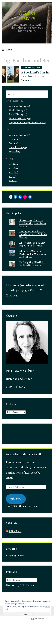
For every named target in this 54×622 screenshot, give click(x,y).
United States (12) (18, 147)
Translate (31, 585)
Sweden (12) (15, 143)
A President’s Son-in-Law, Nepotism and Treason (35, 76)
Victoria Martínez (20, 371)
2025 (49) (13, 168)
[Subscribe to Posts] (7, 531)
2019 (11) (13, 180)
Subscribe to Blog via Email (23, 454)
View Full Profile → (17, 387)
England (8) (14, 151)
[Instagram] (25, 197)
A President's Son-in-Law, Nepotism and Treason (32, 244)
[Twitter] (15, 197)
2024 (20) (13, 172)
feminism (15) (15, 139)
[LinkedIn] (30, 197)
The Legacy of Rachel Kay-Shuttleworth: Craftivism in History (33, 234)
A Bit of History (27, 16)
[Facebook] (20, 197)
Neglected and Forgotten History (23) (27, 122)
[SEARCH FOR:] (27, 94)
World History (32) (18, 110)
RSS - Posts (15, 531)
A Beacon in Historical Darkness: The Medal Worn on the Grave (32, 254)
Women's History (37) (19, 106)
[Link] (10, 197)
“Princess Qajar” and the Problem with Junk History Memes (32, 223)
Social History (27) (18, 114)
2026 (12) (13, 164)
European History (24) (20, 118)
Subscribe (16, 499)
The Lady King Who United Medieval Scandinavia (32, 264)
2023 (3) (12, 176)
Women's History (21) (19, 135)
